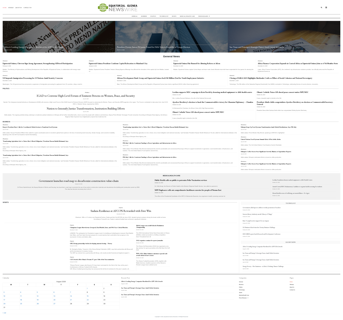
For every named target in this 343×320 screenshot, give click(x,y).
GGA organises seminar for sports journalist (149, 240)
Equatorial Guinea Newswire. (171, 316)
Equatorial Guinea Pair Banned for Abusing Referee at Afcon (196, 63)
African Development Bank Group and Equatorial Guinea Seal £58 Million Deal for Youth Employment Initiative (160, 78)
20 (54, 300)
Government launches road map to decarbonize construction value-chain (79, 181)
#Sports (121, 207)
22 (88, 300)
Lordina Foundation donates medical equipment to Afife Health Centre (292, 180)
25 (21, 304)
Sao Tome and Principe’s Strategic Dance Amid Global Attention (257, 47)
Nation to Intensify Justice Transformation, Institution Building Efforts (86, 108)
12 (37, 296)
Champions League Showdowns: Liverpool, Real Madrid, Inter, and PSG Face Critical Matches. (99, 227)
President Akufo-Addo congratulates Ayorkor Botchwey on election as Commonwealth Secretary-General (295, 103)
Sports (174, 16)
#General (5, 61)
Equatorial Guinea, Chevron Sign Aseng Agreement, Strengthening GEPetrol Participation (38, 63)
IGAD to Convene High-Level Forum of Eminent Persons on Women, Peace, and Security (86, 96)
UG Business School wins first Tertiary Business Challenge (259, 227)
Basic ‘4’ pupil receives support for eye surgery (256, 221)
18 (21, 300)
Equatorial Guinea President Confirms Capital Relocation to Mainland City (118, 63)
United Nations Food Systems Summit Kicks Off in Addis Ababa (261, 139)
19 (37, 300)
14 (71, 296)
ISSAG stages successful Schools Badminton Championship (150, 226)
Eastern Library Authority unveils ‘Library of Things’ (257, 214)
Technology (164, 16)
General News (171, 56)
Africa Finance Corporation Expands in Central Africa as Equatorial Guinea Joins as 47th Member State (298, 63)
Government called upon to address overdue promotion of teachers (262, 208)
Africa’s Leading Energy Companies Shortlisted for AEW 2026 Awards (33, 47)
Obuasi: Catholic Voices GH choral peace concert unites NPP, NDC (198, 112)
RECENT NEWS (291, 242)
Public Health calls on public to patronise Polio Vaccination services (181, 180)
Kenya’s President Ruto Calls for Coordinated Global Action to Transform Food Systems (30, 127)
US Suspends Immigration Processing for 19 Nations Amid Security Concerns (33, 78)
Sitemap (10, 7)
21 (71, 300)
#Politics (87, 92)
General (134, 16)
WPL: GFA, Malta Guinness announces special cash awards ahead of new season (151, 254)
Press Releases (203, 16)
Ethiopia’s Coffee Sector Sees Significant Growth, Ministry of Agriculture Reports (266, 151)
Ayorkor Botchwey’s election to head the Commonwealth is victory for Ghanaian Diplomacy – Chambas (212, 102)
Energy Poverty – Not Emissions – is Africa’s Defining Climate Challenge (263, 266)
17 (4, 300)
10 (4, 296)
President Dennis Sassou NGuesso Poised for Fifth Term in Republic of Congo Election (153, 47)
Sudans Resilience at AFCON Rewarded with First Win (121, 211)
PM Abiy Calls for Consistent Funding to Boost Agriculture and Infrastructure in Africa (149, 143)
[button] (321, 8)
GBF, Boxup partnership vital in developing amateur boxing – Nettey (91, 243)
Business (144, 16)
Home (5, 7)
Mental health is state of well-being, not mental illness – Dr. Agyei (290, 193)
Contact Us (27, 7)
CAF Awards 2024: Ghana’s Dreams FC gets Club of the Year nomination (92, 259)
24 (4, 304)
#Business (5, 124)
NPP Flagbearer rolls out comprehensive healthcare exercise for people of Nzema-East (188, 190)
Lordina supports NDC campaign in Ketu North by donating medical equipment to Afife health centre (212, 92)
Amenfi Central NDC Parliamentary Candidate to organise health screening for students (297, 187)
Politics (153, 16)
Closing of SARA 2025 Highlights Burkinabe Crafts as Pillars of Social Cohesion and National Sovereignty (271, 78)
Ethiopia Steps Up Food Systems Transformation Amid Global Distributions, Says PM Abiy (268, 127)
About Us (18, 7)
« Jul (4, 313)
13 (54, 296)
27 (54, 304)
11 (21, 296)
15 (87, 296)
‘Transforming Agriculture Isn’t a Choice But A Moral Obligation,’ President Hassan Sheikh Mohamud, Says (35, 141)
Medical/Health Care (187, 16)
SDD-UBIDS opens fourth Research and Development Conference (261, 234)
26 (38, 304)
